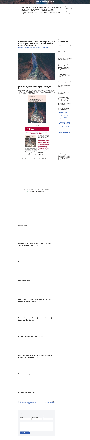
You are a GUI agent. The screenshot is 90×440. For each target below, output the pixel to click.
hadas (69, 123)
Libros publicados (62, 128)
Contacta (28, 7)
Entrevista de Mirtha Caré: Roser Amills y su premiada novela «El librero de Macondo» (65, 82)
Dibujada (51, 9)
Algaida (63, 112)
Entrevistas (47, 7)
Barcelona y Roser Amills (64, 116)
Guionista (44, 10)
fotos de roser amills (63, 123)
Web (43, 417)
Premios (41, 7)
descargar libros (62, 119)
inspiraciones (64, 124)
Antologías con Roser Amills (29, 47)
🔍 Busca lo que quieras (54, 12)
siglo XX (69, 132)
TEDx (32, 10)
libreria (64, 127)
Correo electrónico (34, 417)
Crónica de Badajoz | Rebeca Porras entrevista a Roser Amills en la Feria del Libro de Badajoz (64, 75)
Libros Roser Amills (38, 47)
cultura (68, 118)
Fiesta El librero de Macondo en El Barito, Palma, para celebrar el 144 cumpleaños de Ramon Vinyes (64, 79)
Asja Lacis (69, 112)
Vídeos (46, 9)
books (61, 118)
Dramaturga (37, 10)
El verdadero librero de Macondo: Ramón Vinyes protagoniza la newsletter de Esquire (65, 68)
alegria (60, 112)
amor (66, 112)
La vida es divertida (65, 126)
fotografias (68, 122)
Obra (44, 47)
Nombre (21, 417)
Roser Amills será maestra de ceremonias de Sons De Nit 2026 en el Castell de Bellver (64, 71)
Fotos (41, 9)
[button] (33, 12)
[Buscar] (71, 45)
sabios (65, 131)
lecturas (62, 127)
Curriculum (35, 7)
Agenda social (21, 47)
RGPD (45, 12)
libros (68, 127)
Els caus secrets (45, 82)
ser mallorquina (63, 132)
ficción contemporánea (62, 122)
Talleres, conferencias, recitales (30, 9)
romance (62, 131)
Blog (23, 13)
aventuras (64, 113)
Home (23, 7)
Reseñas (46, 47)
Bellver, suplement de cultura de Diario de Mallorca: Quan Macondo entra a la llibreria (64, 62)
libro (66, 127)
